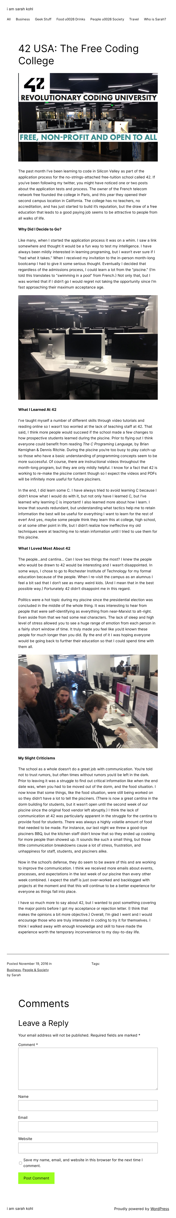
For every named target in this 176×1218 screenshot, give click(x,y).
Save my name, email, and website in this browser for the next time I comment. (83, 1163)
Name (23, 1096)
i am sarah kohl (20, 9)
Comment (28, 1044)
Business (14, 970)
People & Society (36, 970)
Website (25, 1138)
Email (22, 1117)
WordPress (159, 1208)
